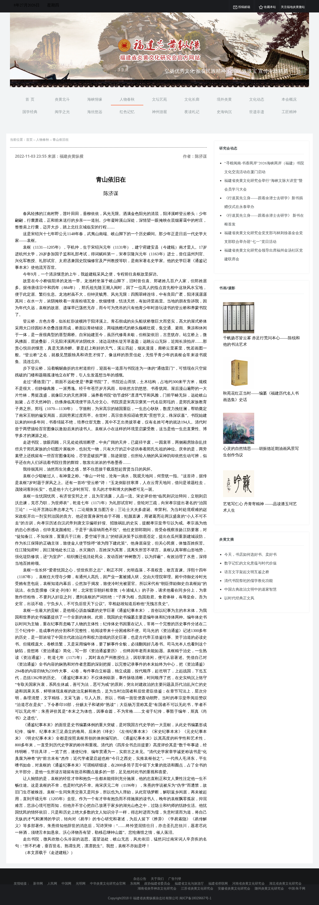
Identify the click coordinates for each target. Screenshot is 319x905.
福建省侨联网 (218, 883)
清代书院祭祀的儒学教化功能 (248, 580)
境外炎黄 (224, 99)
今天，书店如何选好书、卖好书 (250, 554)
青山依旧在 (61, 139)
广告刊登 (174, 878)
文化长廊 (191, 99)
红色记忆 (127, 111)
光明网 (80, 883)
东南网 (135, 883)
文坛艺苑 (159, 99)
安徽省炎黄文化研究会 (234, 888)
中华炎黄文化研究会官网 (108, 883)
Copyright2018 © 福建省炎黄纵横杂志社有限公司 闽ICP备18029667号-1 (159, 898)
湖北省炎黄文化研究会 (285, 883)
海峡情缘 (94, 99)
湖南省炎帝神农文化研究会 (157, 888)
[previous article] (301, 71)
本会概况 (289, 99)
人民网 (52, 883)
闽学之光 (62, 111)
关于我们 (157, 878)
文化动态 (256, 99)
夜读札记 (191, 111)
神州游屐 (159, 111)
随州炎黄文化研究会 (269, 888)
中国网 (66, 883)
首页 (29, 139)
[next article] (293, 71)
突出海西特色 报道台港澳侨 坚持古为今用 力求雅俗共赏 (226, 71)
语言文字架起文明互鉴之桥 (246, 571)
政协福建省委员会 (157, 883)
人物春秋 (127, 99)
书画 (223, 287)
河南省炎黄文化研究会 (248, 883)
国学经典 (29, 111)
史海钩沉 (224, 111)
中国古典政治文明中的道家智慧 (250, 589)
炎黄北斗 (62, 99)
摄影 (232, 287)
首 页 (29, 99)
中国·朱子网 (296, 888)
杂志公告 (139, 878)
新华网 (38, 883)
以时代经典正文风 (239, 597)
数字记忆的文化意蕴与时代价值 (250, 562)
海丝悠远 (94, 111)
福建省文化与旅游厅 (189, 883)
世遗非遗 (256, 111)
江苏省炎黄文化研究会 (197, 888)
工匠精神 (289, 111)
